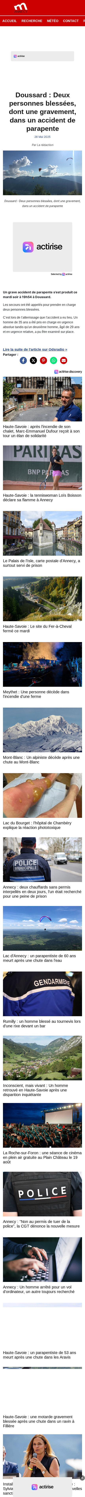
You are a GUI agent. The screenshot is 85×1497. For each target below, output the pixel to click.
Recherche (32, 21)
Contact (71, 21)
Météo (52, 21)
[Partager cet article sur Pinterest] (42, 362)
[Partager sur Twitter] (32, 362)
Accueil (9, 21)
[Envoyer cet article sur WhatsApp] (52, 362)
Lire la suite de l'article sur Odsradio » (35, 350)
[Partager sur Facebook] (22, 362)
